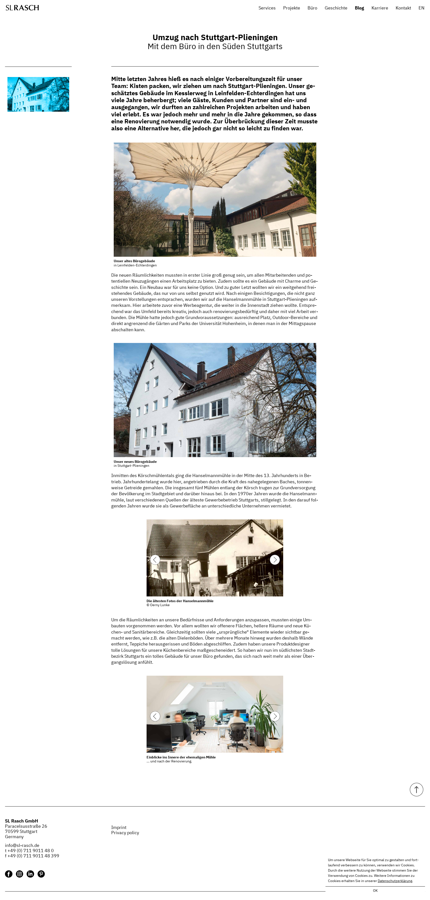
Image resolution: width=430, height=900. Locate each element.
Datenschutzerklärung (395, 881)
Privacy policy (125, 833)
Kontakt (403, 8)
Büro (312, 8)
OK (375, 891)
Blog (359, 8)
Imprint (118, 827)
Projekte (291, 8)
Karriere (380, 8)
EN (422, 8)
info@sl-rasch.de (22, 845)
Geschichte (336, 8)
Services (267, 8)
